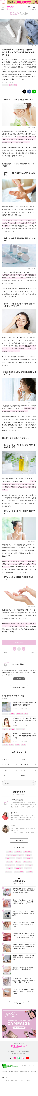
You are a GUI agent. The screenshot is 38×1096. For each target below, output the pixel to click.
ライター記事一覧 (19, 679)
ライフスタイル (19, 871)
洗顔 (15, 85)
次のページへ (19, 643)
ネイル (23, 770)
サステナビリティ (25, 1080)
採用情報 (33, 1071)
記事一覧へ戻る (19, 687)
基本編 (28, 855)
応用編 (17, 745)
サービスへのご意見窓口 (23, 1051)
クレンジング (20, 729)
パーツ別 (29, 865)
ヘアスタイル (27, 861)
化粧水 (11, 745)
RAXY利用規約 (11, 1051)
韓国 (19, 858)
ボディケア (24, 765)
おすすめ (11, 714)
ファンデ (8, 871)
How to (5, 85)
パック (23, 745)
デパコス (28, 868)
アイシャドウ (28, 858)
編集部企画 (20, 714)
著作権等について (24, 1071)
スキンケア (12, 82)
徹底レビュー (10, 858)
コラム (4, 775)
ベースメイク (25, 759)
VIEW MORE (19, 840)
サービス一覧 (5, 1080)
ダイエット (18, 868)
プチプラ (20, 865)
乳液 (10, 85)
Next (33, 652)
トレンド (9, 861)
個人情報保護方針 (13, 1071)
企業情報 (4, 1071)
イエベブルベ (10, 865)
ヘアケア (5, 770)
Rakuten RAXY (11, 8)
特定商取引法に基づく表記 (18, 1053)
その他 (23, 775)
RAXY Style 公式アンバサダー (15, 855)
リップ (18, 861)
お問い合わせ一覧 (15, 1080)
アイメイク (5, 765)
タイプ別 (29, 871)
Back (5, 652)
